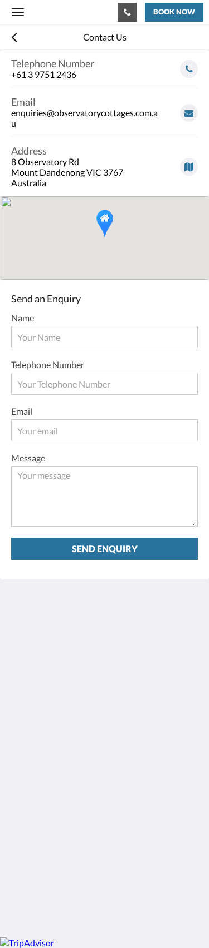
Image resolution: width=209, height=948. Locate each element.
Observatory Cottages (54, 12)
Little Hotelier (85, 868)
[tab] (104, 769)
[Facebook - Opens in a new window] (22, 735)
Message (28, 458)
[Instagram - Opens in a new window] (53, 735)
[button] (105, 223)
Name (22, 317)
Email (21, 411)
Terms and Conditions (53, 787)
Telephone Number (47, 364)
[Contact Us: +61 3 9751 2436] (127, 12)
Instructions (34, 797)
